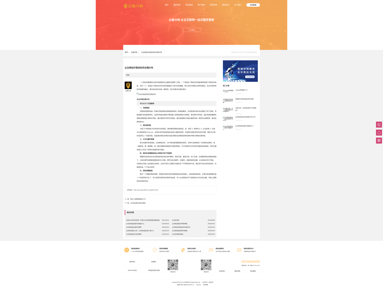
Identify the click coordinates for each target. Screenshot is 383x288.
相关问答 (130, 212)
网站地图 (205, 285)
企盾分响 (210, 282)
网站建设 (189, 5)
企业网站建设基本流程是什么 (135, 223)
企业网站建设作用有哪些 (179, 223)
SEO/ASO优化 (132, 270)
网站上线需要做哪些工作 (138, 199)
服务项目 (177, 5)
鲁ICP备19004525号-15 (187, 285)
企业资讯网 (175, 220)
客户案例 (201, 5)
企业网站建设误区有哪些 (138, 203)
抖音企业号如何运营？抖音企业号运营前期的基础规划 (143, 220)
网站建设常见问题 (154, 270)
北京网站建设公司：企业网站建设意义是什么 (140, 230)
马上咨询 (191, 30)
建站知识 (225, 5)
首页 (166, 5)
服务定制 (237, 271)
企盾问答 (134, 52)
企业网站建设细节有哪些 (179, 230)
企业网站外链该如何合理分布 (151, 52)
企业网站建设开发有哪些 (134, 234)
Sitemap (198, 285)
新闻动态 (213, 5)
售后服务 (253, 271)
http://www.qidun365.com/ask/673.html (146, 190)
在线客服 (253, 5)
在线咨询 (222, 271)
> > (143, 52)
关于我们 (237, 5)
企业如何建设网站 (177, 234)
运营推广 (154, 261)
